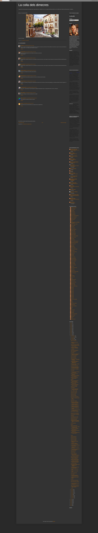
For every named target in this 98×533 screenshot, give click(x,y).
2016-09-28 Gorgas (73, 358)
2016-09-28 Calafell (74, 355)
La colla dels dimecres (33, 5)
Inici (42, 122)
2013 (71, 501)
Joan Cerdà (72, 250)
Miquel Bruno (73, 270)
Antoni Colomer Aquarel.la (75, 215)
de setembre (73, 339)
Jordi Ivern (72, 255)
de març (72, 495)
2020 (71, 330)
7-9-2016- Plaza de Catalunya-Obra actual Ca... (75, 455)
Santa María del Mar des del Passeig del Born (75, 467)
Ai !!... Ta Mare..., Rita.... (74, 390)
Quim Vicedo (73, 276)
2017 (71, 333)
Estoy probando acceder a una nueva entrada (75, 445)
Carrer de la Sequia (73, 463)
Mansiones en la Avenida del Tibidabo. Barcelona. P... (75, 406)
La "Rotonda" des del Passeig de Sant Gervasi (75, 372)
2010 (71, 505)
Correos (72, 488)
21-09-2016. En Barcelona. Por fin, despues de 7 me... (75, 410)
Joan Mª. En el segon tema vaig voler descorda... (74, 385)
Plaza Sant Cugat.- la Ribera (75, 481)
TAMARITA (72, 415)
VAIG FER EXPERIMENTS (74, 350)
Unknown (72, 287)
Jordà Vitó (72, 254)
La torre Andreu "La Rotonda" (75, 414)
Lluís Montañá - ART (73, 182)
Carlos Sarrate (73, 225)
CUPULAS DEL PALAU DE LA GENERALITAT (75, 431)
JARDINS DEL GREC (74, 419)
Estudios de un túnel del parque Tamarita (74, 378)
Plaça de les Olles (73, 450)
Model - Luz (71, 192)
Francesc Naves (73, 243)
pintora (72, 317)
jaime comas (73, 309)
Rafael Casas (73, 280)
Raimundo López (72, 198)
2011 (71, 504)
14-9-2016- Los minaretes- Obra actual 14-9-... (75, 429)
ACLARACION (72, 180)
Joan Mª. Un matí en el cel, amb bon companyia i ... (74, 458)
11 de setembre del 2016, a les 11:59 (28, 103)
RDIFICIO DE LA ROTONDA (75, 413)
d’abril (72, 494)
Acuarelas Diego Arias (73, 149)
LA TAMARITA (73, 387)
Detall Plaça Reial (72, 162)
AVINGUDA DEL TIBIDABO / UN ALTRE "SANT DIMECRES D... (75, 362)
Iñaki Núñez (73, 246)
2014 (71, 500)
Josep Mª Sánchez (73, 259)
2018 (71, 332)
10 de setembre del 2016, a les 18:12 (30, 92)
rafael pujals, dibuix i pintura (74, 194)
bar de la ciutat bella (74, 453)
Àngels (22, 103)
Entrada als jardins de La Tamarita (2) (74, 374)
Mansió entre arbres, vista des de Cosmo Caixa (75, 364)
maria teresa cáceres (74, 313)
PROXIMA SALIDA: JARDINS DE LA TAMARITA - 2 (75, 376)
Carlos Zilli (72, 226)
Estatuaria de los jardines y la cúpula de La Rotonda (75, 354)
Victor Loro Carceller (74, 299)
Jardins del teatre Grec (74, 425)
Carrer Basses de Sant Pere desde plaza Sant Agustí (75, 461)
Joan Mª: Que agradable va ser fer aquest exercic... (75, 433)
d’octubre (72, 338)
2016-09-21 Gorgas (73, 395)
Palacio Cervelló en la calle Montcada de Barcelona (75, 460)
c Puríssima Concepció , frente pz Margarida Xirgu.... (75, 427)
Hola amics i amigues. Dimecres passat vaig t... (74, 443)
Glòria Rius (72, 245)
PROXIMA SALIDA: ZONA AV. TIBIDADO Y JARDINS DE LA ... (75, 421)
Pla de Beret (72, 156)
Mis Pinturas (72, 185)
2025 (71, 324)
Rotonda (72, 379)
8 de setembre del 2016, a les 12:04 (29, 45)
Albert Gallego (23, 92)
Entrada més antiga (63, 122)
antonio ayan (73, 304)
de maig (72, 493)
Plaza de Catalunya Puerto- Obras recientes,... (75, 486)
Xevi (71, 300)
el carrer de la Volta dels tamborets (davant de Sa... (75, 475)
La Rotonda (72, 399)
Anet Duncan (73, 211)
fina (71, 308)
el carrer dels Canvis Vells (74, 480)
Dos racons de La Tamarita (74, 411)
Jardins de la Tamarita (74, 386)
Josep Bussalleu (73, 258)
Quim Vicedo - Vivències (74, 191)
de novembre (73, 337)
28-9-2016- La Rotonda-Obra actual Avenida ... (75, 345)
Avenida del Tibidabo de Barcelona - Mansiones (74, 347)
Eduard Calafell (73, 234)
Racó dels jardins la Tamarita (75, 344)
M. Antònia (72, 266)
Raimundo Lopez (23, 75)
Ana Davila (72, 210)
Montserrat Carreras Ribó (74, 271)
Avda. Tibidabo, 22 (73, 351)
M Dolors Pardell (23, 70)
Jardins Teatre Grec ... (74, 436)
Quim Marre (72, 275)
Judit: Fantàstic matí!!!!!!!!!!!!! (74, 456)
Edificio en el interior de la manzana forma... (74, 383)
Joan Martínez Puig (74, 251)
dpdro (72, 307)
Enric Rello (72, 238)
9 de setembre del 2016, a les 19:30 (32, 87)
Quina (72, 278)
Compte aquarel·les (73, 168)
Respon (22, 55)
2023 (71, 326)
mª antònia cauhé (72, 189)
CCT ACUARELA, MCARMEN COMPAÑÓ (75, 222)
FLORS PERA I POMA (73, 159)
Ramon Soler (73, 283)
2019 (71, 331)
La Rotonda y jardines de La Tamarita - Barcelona (75, 404)
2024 (71, 325)
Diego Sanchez (23, 64)
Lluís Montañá (73, 263)
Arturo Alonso (73, 219)
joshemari (22, 45)
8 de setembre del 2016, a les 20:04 (31, 75)
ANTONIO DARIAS (73, 207)
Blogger (54, 521)
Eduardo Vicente (73, 237)
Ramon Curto (72, 202)
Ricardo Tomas (73, 284)
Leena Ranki (73, 262)
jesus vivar (72, 311)
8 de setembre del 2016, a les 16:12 (31, 70)
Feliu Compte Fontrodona (74, 241)
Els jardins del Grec (73, 437)
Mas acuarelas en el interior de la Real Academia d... (75, 449)
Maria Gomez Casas (74, 267)
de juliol (72, 490)
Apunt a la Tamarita (73, 340)
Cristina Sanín (73, 230)
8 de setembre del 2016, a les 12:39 (31, 51)
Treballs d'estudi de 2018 (73, 153)
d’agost (72, 489)
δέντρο (72, 435)
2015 (71, 499)
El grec (72, 424)
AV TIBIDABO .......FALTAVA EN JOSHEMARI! (75, 359)
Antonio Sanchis (73, 218)
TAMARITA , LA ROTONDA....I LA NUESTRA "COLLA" (75, 402)
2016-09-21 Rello (73, 394)
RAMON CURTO (73, 279)
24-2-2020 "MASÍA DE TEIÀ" (74, 183)
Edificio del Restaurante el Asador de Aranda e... (74, 381)
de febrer (72, 496)
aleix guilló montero (23, 87)
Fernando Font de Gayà (74, 242)
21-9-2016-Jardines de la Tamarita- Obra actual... (74, 389)
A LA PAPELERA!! (73, 423)
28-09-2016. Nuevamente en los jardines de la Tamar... (75, 367)
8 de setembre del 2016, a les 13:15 (30, 64)
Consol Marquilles (73, 229)
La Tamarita (72, 349)
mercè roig (72, 316)
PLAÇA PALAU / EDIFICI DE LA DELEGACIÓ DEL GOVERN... (75, 465)
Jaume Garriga (73, 247)
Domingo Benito (23, 51)
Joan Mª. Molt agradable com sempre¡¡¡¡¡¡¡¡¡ (75, 483)
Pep (71, 274)
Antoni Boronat (73, 214)
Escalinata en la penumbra (74, 396)
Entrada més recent (21, 122)
